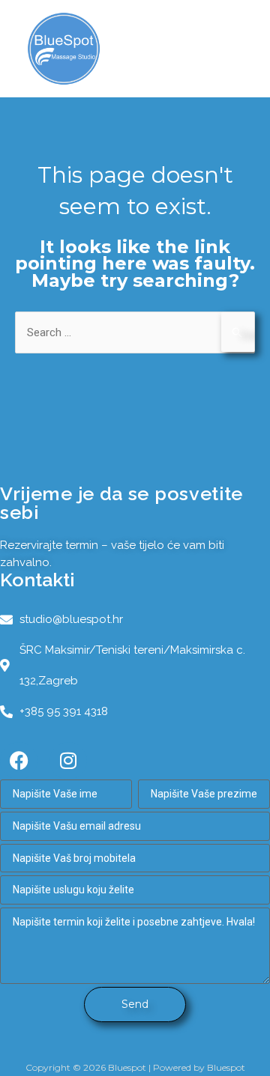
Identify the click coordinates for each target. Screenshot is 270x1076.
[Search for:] (135, 332)
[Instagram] (68, 760)
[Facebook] (19, 760)
